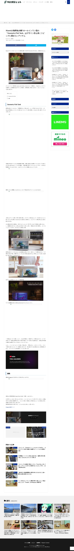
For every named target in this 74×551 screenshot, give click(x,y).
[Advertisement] (37, 13)
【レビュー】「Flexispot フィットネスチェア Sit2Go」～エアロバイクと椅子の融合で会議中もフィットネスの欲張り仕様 (32, 449)
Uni (53, 64)
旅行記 (51, 2)
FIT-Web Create (36, 546)
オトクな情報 (27, 542)
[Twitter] (36, 45)
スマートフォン (29, 2)
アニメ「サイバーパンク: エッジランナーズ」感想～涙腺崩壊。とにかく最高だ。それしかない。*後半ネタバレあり (60, 91)
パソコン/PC (41, 2)
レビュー (15, 447)
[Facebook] (16, 45)
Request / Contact (45, 542)
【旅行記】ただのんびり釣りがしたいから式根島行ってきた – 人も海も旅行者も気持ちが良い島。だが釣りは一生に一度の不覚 (28, 515)
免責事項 (38, 542)
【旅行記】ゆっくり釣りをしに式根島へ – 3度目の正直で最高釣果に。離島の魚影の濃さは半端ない (12, 515)
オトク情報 (47, 2)
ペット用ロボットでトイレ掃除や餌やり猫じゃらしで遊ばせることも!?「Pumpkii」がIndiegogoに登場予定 (31, 481)
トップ (24, 2)
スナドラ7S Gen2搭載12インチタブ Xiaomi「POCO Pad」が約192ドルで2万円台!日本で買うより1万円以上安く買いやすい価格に (60, 62)
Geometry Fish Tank (11, 96)
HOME (6, 22)
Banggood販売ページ (10, 407)
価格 (8, 98)
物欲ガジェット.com (40, 545)
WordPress (47, 546)
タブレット (35, 2)
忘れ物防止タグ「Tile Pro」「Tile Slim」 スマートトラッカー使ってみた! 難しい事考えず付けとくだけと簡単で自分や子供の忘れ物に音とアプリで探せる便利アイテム (60, 76)
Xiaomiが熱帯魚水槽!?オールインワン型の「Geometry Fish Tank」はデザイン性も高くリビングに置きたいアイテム (30, 22)
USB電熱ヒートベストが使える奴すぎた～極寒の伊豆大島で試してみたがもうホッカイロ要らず (31, 456)
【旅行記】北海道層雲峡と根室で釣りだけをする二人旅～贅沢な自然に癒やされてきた (31, 473)
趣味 (9, 22)
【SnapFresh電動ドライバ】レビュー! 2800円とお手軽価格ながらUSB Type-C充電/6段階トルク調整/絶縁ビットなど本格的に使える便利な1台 (12, 532)
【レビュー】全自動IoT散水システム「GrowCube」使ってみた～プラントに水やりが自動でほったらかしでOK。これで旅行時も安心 (32, 466)
